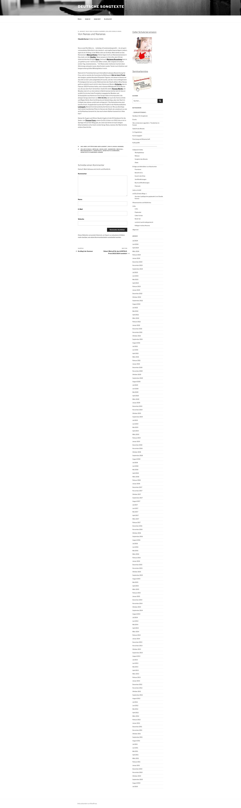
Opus (97, 59)
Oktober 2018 (136, 452)
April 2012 (135, 712)
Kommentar (82, 174)
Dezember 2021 (137, 329)
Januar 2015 (136, 596)
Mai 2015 (135, 582)
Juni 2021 (135, 350)
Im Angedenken (137, 132)
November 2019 (137, 409)
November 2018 (137, 448)
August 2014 (136, 614)
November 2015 (137, 568)
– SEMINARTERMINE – (139, 112)
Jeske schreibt (136, 190)
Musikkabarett (87, 150)
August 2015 (136, 579)
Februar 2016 (136, 557)
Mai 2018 (135, 469)
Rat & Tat (137, 219)
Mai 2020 (135, 392)
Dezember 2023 (137, 262)
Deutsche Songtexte (101, 7)
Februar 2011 (136, 762)
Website (81, 219)
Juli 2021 (135, 346)
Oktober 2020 (136, 374)
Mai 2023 (135, 279)
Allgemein (135, 229)
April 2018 (135, 473)
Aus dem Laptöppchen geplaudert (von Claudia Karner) (102, 146)
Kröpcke (118, 84)
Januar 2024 (136, 258)
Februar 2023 (136, 286)
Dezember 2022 (137, 293)
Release (137, 156)
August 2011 (136, 741)
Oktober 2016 (136, 533)
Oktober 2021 (136, 336)
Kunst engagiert (137, 135)
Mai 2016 (135, 550)
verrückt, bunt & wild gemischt (144, 222)
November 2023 (137, 265)
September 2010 (137, 779)
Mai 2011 (135, 751)
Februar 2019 (136, 438)
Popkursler (138, 212)
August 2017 (136, 501)
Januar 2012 (136, 723)
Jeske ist (87, 19)
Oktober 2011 (136, 733)
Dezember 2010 (137, 769)
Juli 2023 (135, 272)
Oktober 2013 (136, 649)
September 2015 (137, 575)
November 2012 (137, 688)
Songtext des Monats (141, 159)
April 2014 (135, 628)
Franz (94, 120)
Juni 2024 (135, 244)
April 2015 (135, 586)
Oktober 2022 (136, 297)
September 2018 (137, 455)
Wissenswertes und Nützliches (141, 202)
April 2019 (135, 431)
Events (134, 119)
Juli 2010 (135, 786)
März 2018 (135, 476)
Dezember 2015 (137, 564)
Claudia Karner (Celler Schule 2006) (107, 31)
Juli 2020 (135, 385)
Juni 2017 (135, 508)
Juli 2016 (135, 543)
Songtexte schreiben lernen (92, 152)
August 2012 (136, 698)
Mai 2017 (135, 512)
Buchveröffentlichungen (142, 182)
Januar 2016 (136, 561)
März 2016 (135, 554)
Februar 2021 (136, 360)
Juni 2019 (135, 424)
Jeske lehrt (97, 19)
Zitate (136, 162)
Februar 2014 (136, 635)
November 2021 (137, 332)
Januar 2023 (136, 290)
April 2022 (135, 314)
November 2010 (137, 772)
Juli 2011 (135, 744)
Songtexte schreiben (111, 150)
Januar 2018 (136, 483)
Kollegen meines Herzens (142, 225)
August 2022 (136, 304)
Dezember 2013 (137, 642)
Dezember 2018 (137, 445)
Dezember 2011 (137, 726)
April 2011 (135, 755)
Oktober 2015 (136, 571)
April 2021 (135, 353)
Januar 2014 (136, 638)
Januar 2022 (136, 325)
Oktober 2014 (136, 607)
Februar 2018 (136, 480)
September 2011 (137, 737)
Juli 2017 (135, 505)
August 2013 (136, 656)
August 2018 (136, 459)
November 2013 (137, 645)
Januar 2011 (136, 765)
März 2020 (135, 399)
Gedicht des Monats (138, 128)
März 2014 (135, 631)
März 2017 (135, 519)
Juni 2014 (135, 621)
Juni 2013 (135, 663)
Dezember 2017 (137, 487)
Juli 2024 (135, 240)
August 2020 (136, 381)
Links (134, 206)
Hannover (112, 149)
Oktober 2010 (136, 776)
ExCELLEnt (103, 149)
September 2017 (137, 498)
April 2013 (135, 670)
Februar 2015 (136, 593)
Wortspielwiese (139, 152)
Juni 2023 (135, 276)
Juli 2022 (135, 307)
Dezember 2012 (137, 684)
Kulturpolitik (136, 142)
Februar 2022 (136, 321)
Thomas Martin (117, 89)
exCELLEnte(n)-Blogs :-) (139, 193)
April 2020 (135, 395)
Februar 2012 (136, 719)
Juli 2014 (135, 617)
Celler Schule (86, 149)
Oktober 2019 (136, 413)
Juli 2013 (135, 660)
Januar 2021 (136, 364)
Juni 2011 (135, 748)
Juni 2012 (135, 705)
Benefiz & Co (139, 172)
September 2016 (137, 536)
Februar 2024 (136, 255)
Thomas (88, 120)
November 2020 (137, 371)
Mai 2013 (135, 667)
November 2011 (137, 730)
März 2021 (135, 357)
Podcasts (137, 186)
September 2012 (137, 695)
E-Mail (80, 209)
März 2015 (135, 589)
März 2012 (135, 716)
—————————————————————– (144, 146)
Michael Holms (92, 55)
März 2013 (135, 674)
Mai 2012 (135, 709)
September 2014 (137, 610)
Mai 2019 (135, 427)
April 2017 (135, 515)
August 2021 (136, 343)
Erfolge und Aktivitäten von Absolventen (144, 166)
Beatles (93, 57)
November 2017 (137, 490)
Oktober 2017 (136, 494)
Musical (120, 149)
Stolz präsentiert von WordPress (87, 803)
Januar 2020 (136, 402)
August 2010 (136, 783)
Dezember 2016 (137, 526)
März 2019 (135, 434)
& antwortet (108, 19)
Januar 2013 (136, 681)
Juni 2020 (135, 388)
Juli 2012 (135, 702)
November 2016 (137, 529)
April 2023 (135, 283)
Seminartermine (140, 71)
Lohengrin (81, 107)
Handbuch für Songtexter (140, 116)
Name (80, 199)
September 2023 (137, 269)
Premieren (138, 169)
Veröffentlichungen (140, 179)
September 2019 (137, 417)
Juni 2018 (135, 466)
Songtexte (97, 150)
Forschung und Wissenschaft (141, 139)
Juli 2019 (135, 420)
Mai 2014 (135, 624)
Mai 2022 (135, 311)
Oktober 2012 (136, 691)
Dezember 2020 (137, 367)
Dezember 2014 (137, 600)
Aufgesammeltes (137, 149)
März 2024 (135, 251)
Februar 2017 (136, 522)
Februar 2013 (136, 677)
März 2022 (135, 318)
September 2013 (137, 652)
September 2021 (137, 339)
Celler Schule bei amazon (144, 32)
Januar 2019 (136, 441)
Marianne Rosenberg (114, 59)
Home (79, 19)
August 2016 (136, 540)
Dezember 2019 (137, 406)
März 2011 (135, 758)
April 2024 (135, 248)
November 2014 (137, 603)
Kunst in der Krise (140, 176)
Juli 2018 (135, 462)
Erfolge (96, 149)
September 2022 (137, 300)
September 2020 (137, 378)
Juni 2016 (135, 547)
